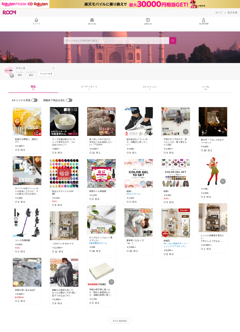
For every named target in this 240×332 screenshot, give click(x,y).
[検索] (172, 40)
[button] (8, 70)
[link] (27, 121)
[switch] (34, 100)
